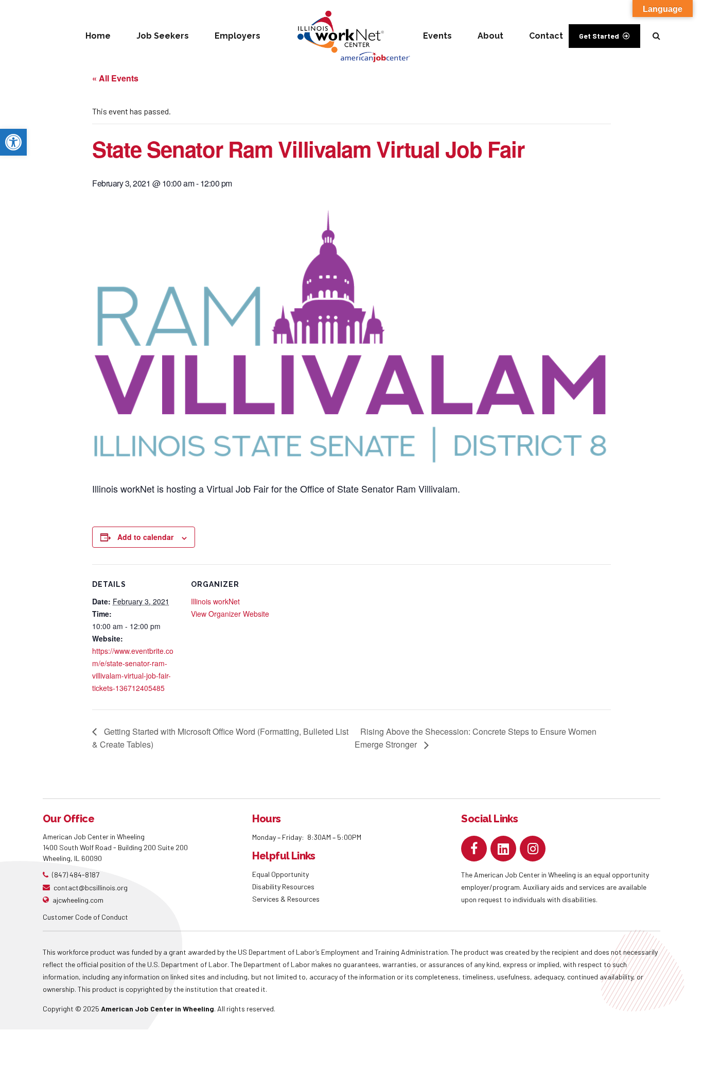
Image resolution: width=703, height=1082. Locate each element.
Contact (546, 36)
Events (437, 36)
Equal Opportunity (281, 874)
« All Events (115, 78)
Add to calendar (145, 537)
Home (98, 36)
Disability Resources (283, 886)
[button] (13, 142)
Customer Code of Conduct (85, 916)
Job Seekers (162, 36)
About (490, 36)
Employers (237, 36)
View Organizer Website (230, 613)
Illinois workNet (215, 601)
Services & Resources (286, 898)
